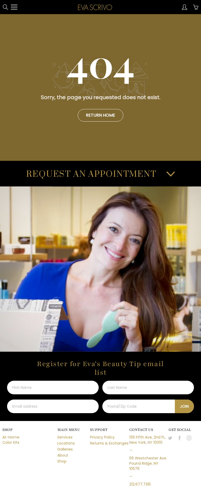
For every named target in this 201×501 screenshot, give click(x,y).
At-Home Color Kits (10, 440)
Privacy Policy (102, 437)
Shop (61, 461)
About (62, 455)
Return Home (100, 115)
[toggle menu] (14, 7)
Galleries (65, 449)
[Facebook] (179, 438)
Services (64, 437)
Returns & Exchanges (109, 443)
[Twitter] (170, 438)
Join (184, 406)
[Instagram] (189, 438)
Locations (66, 443)
